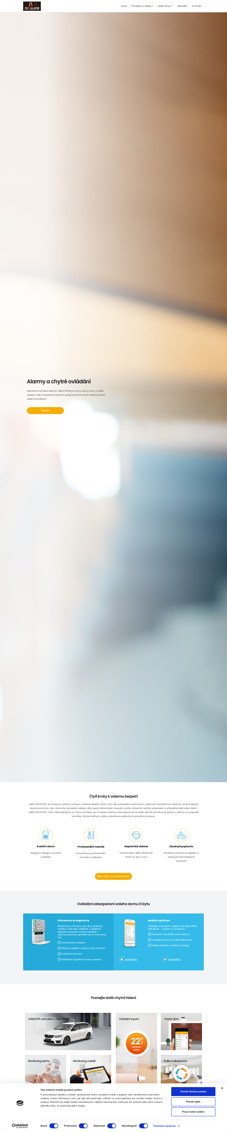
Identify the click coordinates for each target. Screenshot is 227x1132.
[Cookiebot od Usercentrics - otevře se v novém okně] (20, 1126)
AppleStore (131, 959)
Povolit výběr (193, 1101)
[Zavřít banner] (222, 1088)
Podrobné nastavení (165, 1126)
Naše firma (164, 6)
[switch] (83, 1125)
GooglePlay (174, 959)
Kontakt (196, 6)
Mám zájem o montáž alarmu (113, 876)
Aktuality (182, 6)
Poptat (45, 410)
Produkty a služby (141, 6)
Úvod (124, 6)
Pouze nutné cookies (193, 1111)
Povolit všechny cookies (193, 1091)
